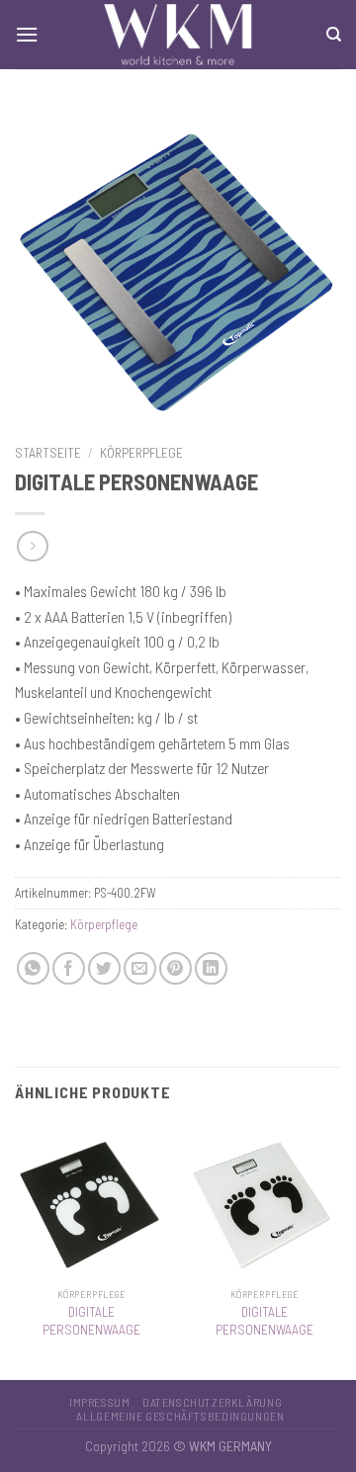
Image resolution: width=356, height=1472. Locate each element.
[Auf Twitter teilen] (104, 968)
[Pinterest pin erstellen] (175, 968)
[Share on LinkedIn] (211, 968)
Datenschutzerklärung (212, 1402)
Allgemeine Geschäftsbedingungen (180, 1416)
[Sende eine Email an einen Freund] (140, 968)
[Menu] (27, 34)
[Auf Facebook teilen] (68, 968)
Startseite (48, 452)
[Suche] (333, 34)
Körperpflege (141, 452)
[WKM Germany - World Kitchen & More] (178, 34)
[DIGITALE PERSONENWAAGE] (91, 1200)
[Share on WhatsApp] (33, 968)
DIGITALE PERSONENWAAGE (91, 1320)
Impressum (100, 1402)
